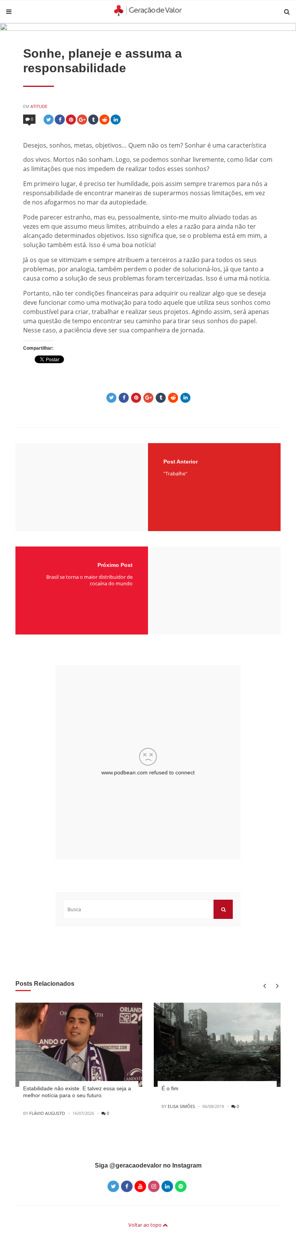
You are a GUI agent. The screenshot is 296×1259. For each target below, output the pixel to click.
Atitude (38, 106)
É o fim (169, 1088)
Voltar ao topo (145, 1224)
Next (276, 986)
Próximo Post (115, 565)
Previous (264, 986)
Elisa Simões (181, 1106)
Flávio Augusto (47, 1113)
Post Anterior (180, 461)
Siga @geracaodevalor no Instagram (148, 1165)
